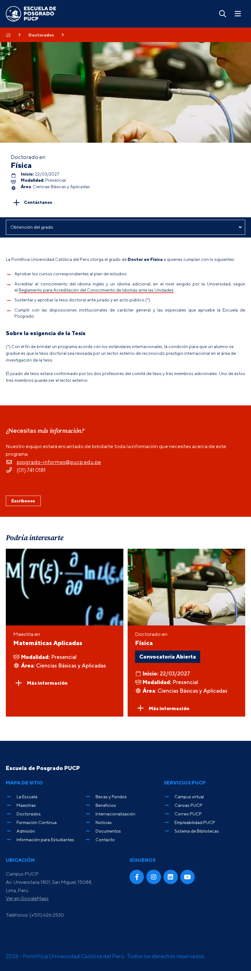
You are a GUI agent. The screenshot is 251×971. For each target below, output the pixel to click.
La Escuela (27, 796)
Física (21, 165)
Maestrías (26, 805)
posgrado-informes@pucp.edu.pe (59, 462)
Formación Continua (37, 822)
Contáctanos (38, 201)
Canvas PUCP (188, 805)
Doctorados (41, 35)
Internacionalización (115, 813)
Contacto (105, 839)
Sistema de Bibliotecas (196, 831)
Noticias (104, 822)
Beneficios (106, 805)
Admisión (26, 831)
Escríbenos (23, 500)
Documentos (108, 831)
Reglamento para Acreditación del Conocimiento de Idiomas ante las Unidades (96, 289)
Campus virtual (189, 796)
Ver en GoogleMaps (27, 898)
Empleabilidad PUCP (194, 822)
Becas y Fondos (111, 796)
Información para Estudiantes (45, 839)
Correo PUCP (188, 813)
